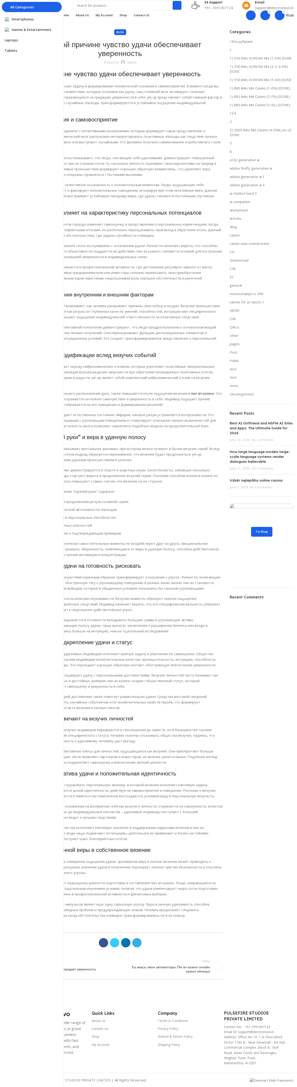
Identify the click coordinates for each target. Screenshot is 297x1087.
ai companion (240, 201)
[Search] (177, 5)
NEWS (234, 310)
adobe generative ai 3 (247, 185)
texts (234, 385)
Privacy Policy (168, 1028)
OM (233, 318)
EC (232, 277)
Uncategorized (241, 394)
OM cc (235, 327)
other (234, 335)
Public (234, 360)
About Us (99, 1020)
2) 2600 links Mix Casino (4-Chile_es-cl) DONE (260, 132)
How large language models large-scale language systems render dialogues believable (260, 457)
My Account (101, 1044)
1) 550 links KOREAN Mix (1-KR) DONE (261, 58)
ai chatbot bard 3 (243, 193)
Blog (120, 32)
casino (235, 235)
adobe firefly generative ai (251, 168)
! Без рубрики (241, 41)
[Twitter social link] (114, 942)
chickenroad (239, 260)
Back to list (120, 966)
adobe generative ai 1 (247, 176)
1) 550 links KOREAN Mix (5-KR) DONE (261, 79)
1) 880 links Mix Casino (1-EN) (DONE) (260, 88)
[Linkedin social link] (125, 942)
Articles (236, 218)
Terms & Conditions (173, 1020)
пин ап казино (202, 393)
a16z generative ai (244, 160)
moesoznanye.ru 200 (246, 293)
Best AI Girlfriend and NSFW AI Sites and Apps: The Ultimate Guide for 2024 (261, 428)
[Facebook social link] (103, 942)
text (233, 377)
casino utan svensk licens (249, 243)
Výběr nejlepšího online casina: (256, 480)
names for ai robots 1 (247, 302)
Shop (95, 1036)
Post (233, 352)
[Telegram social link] (137, 942)
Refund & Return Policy (175, 1036)
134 (233, 113)
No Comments (263, 440)
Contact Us (100, 1028)
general (236, 285)
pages (235, 344)
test (233, 369)
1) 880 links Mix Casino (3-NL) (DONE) (260, 104)
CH (232, 252)
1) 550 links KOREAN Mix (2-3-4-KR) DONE (259, 69)
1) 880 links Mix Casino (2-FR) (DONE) (260, 96)
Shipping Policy (169, 1044)
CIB (232, 268)
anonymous (239, 210)
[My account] (251, 15)
